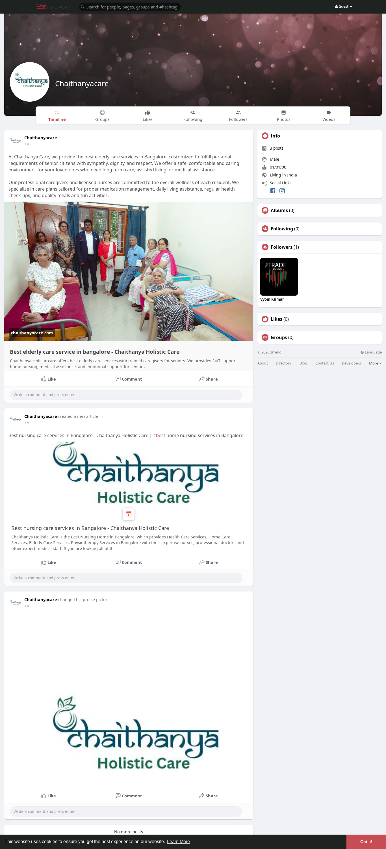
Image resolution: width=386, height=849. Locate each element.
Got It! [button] (366, 841)
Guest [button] (343, 6)
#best (159, 435)
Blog (303, 363)
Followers (281, 247)
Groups (279, 337)
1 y (26, 144)
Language (373, 352)
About (262, 363)
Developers (351, 363)
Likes (276, 319)
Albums (279, 210)
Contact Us (324, 363)
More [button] (374, 363)
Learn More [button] (178, 841)
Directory (283, 363)
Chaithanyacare (82, 83)
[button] (130, 6)
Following (282, 228)
